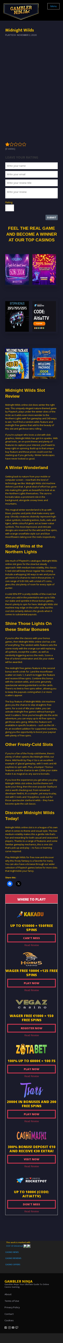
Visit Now (31, 1159)
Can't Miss (31, 938)
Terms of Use (12, 1301)
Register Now (31, 1028)
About (8, 1294)
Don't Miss (31, 1204)
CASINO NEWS (12, 1252)
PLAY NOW (31, 983)
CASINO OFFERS (12, 1264)
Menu (53, 6)
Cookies (9, 1320)
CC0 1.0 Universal (14, 1246)
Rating (8, 202)
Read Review (31, 945)
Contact (9, 1314)
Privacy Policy (12, 1307)
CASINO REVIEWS (13, 1258)
